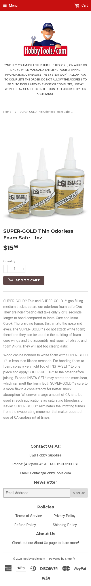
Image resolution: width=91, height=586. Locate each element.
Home (7, 111)
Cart (84, 5)
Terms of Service (28, 516)
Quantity (9, 261)
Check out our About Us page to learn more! (45, 543)
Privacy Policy (64, 516)
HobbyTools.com (34, 558)
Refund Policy (25, 525)
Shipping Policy (65, 525)
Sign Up (79, 493)
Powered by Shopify (62, 558)
